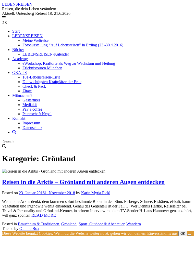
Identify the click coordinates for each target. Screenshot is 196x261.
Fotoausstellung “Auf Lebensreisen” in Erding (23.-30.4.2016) (72, 45)
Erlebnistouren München (42, 68)
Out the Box (29, 228)
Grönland (69, 224)
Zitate (27, 91)
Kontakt (18, 118)
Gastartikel (31, 100)
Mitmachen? (22, 95)
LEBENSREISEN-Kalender (45, 54)
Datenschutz (32, 127)
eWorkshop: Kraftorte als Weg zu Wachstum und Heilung (68, 63)
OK (182, 234)
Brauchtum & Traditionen (38, 224)
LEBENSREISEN (17, 4)
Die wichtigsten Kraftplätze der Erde (51, 82)
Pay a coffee (32, 109)
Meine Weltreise (35, 40)
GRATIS (19, 72)
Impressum (31, 123)
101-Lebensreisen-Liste (41, 77)
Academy (20, 59)
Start (16, 31)
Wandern (133, 224)
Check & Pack (34, 86)
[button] (4, 18)
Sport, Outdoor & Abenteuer (101, 224)
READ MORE (43, 215)
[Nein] (189, 235)
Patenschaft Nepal (37, 114)
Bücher (18, 49)
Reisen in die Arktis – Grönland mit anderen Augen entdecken (83, 182)
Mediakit (29, 104)
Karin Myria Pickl (95, 193)
